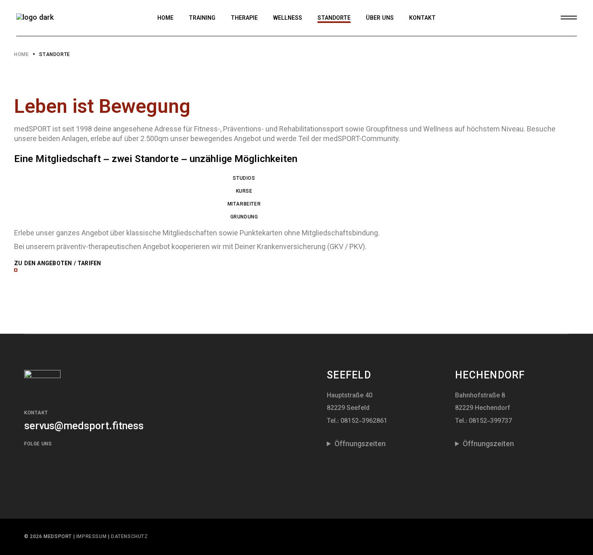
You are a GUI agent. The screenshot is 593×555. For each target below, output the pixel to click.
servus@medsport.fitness (84, 426)
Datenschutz (129, 536)
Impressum (92, 536)
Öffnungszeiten (360, 444)
